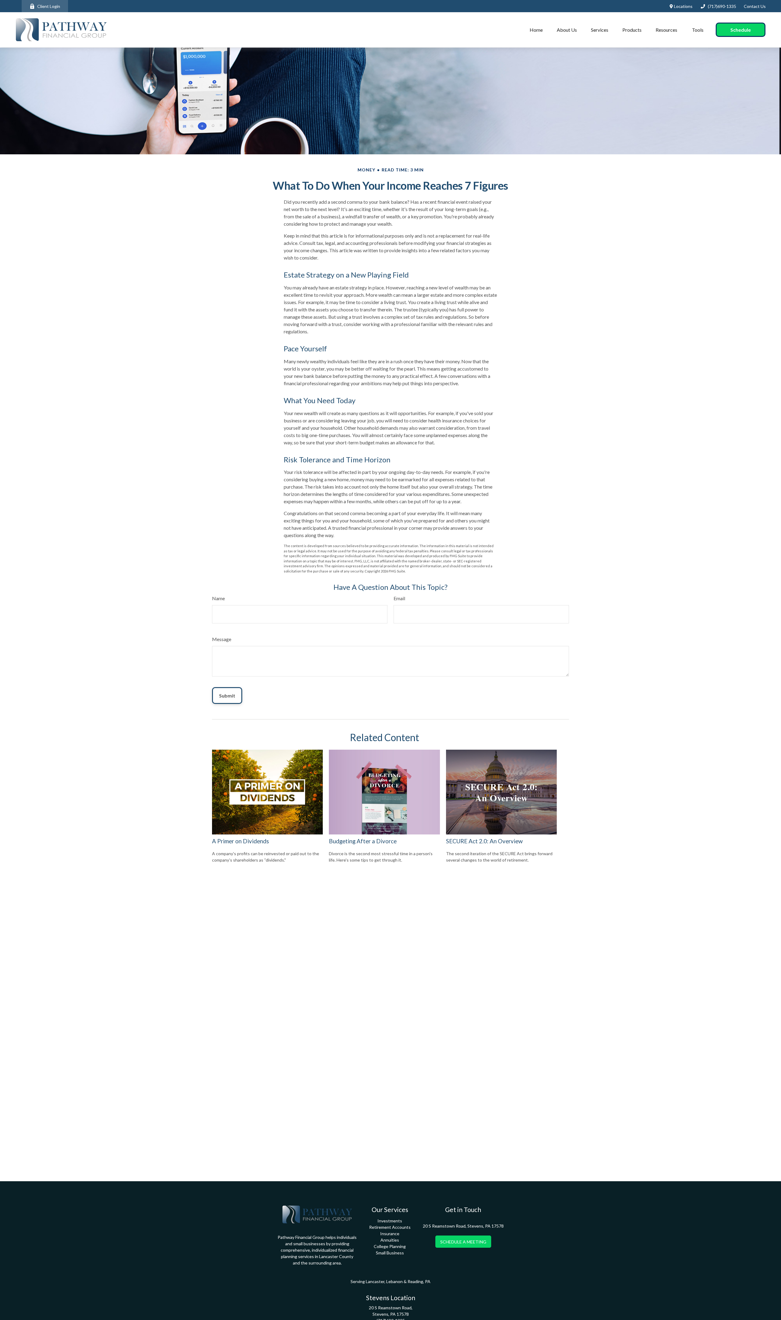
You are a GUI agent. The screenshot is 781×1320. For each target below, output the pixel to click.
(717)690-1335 (722, 6)
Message (221, 639)
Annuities (389, 1240)
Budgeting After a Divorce (363, 841)
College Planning (390, 1246)
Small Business (390, 1252)
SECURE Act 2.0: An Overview (484, 841)
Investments (389, 1220)
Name (218, 598)
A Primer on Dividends (240, 841)
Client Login (48, 6)
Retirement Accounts (390, 1227)
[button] (536, 29)
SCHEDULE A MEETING (463, 1241)
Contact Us (755, 6)
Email (399, 598)
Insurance (389, 1233)
